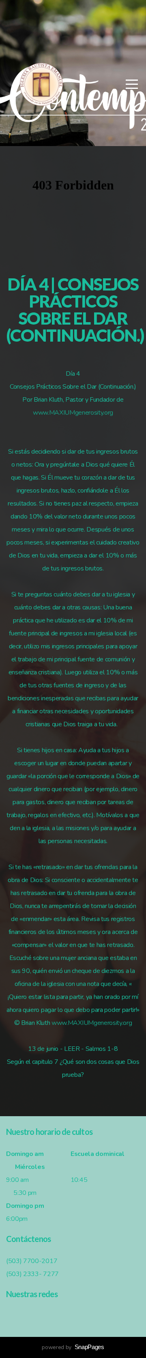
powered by (73, 1347)
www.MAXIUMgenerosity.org (73, 412)
